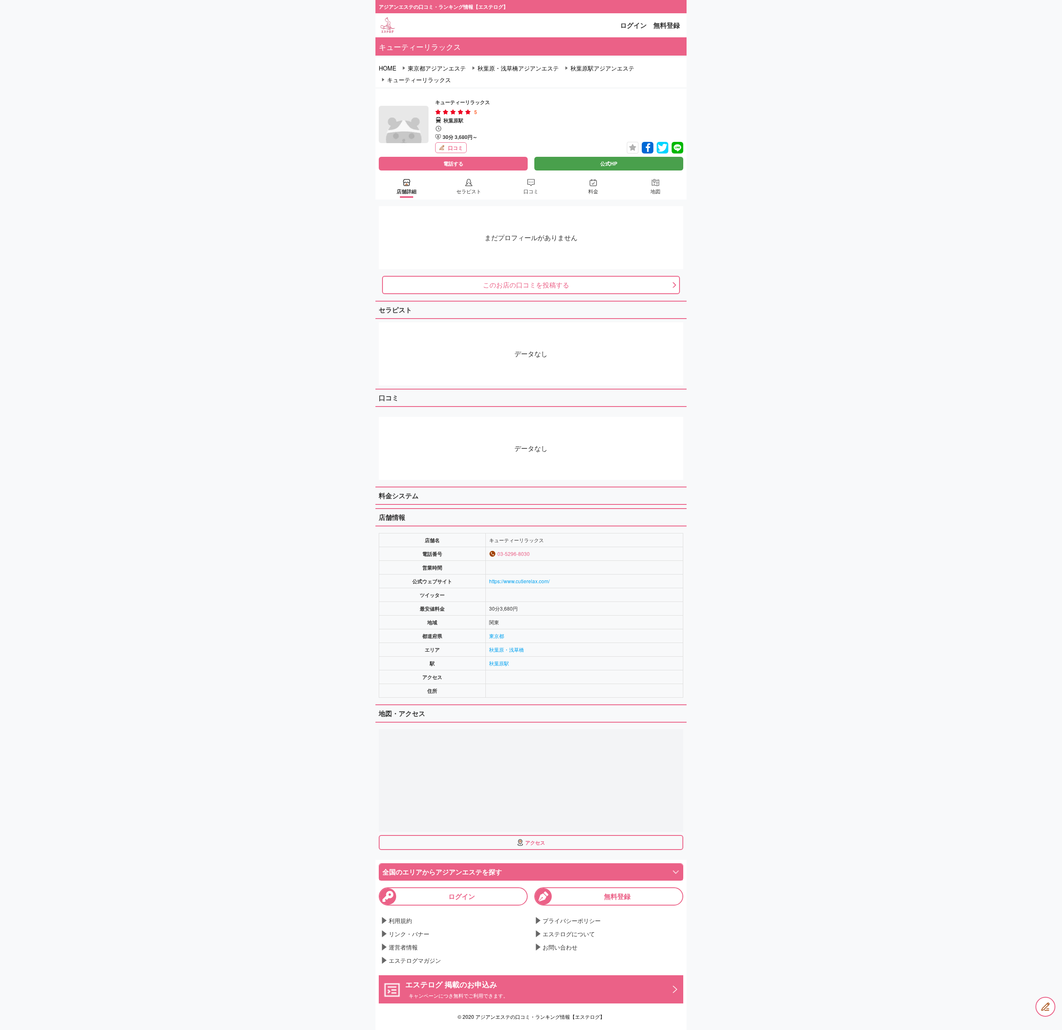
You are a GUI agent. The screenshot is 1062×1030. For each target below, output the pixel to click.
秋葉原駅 (499, 663)
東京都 (496, 635)
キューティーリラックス (419, 79)
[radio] (439, 112)
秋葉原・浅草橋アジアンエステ (518, 68)
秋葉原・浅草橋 (506, 649)
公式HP (608, 163)
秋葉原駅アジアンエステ (602, 68)
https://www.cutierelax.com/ (519, 580)
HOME (387, 68)
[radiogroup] (453, 112)
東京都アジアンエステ (437, 68)
